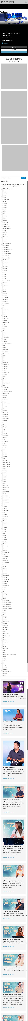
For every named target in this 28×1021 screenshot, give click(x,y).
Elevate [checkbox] (5, 295)
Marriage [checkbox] (5, 456)
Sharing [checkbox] (5, 594)
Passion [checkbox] (5, 518)
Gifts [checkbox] (4, 356)
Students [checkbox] (5, 619)
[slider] (8, 23)
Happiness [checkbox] (5, 387)
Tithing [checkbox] (4, 646)
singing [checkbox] (4, 598)
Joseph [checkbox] (5, 427)
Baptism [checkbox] (5, 209)
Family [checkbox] (4, 312)
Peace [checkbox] (4, 520)
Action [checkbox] (4, 191)
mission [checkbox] (5, 477)
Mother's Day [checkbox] (6, 487)
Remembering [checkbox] (6, 556)
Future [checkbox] (4, 347)
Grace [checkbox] (4, 370)
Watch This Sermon (8, 701)
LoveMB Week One (9, 767)
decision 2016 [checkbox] (6, 280)
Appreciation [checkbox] (6, 199)
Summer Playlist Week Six (11, 911)
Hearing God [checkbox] (6, 393)
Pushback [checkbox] (5, 546)
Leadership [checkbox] (5, 435)
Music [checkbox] (4, 489)
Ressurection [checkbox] (6, 562)
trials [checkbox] (4, 650)
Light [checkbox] (4, 443)
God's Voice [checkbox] (6, 364)
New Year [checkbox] (5, 495)
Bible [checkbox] (4, 218)
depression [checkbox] (5, 285)
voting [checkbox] (4, 665)
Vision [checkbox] (4, 658)
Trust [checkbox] (4, 652)
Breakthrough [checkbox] (6, 226)
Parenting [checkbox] (5, 516)
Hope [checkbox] (4, 401)
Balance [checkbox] (5, 207)
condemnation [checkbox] (6, 257)
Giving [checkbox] (4, 358)
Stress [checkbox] (4, 612)
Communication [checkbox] (7, 243)
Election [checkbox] (5, 293)
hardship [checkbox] (5, 389)
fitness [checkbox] (4, 333)
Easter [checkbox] (4, 291)
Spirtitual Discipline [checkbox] (7, 608)
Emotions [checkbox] (5, 299)
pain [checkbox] (4, 512)
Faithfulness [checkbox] (6, 310)
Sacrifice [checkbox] (5, 571)
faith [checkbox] (4, 307)
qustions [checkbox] (5, 550)
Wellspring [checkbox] (5, 669)
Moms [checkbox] (4, 481)
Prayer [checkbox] (4, 535)
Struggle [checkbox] (5, 617)
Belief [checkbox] (4, 211)
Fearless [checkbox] (5, 326)
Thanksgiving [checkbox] (6, 640)
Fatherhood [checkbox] (5, 318)
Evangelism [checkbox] (6, 303)
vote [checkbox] (4, 662)
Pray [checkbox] (4, 533)
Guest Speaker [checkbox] (6, 383)
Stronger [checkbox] (5, 614)
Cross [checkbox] (4, 272)
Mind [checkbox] (4, 468)
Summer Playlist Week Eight (12, 846)
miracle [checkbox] (5, 472)
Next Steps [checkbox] (5, 502)
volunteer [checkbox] (5, 660)
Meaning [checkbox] (5, 460)
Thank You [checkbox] (5, 633)
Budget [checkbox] (4, 230)
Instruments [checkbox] (6, 418)
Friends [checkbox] (5, 341)
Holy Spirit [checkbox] (5, 399)
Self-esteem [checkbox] (6, 581)
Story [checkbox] (4, 610)
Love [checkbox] (4, 452)
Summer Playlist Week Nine (11, 799)
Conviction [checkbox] (5, 264)
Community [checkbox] (6, 247)
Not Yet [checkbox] (5, 506)
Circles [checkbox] (4, 241)
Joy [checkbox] (4, 429)
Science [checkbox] (5, 577)
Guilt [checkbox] (4, 385)
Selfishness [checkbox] (6, 585)
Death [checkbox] (4, 278)
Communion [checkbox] (6, 245)
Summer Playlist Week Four (11, 967)
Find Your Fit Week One (10, 694)
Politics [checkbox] (5, 529)
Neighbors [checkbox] (5, 493)
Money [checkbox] (4, 483)
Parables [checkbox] (5, 514)
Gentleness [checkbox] (6, 351)
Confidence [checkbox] (5, 259)
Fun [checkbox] (4, 345)
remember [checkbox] (5, 554)
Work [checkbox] (4, 675)
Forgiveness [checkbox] (6, 337)
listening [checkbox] (5, 445)
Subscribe (14, 52)
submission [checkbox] (6, 621)
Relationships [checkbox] (6, 552)
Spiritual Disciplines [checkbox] (7, 602)
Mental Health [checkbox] (6, 464)
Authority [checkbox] (5, 205)
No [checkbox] (4, 504)
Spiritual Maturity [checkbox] (7, 604)
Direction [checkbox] (5, 287)
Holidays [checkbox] (5, 395)
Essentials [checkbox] (5, 301)
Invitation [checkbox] (5, 420)
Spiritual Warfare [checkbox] (7, 606)
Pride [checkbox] (4, 537)
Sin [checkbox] (4, 596)
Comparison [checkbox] (6, 251)
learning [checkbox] (5, 437)
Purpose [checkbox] (5, 543)
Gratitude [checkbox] (5, 374)
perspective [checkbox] (6, 523)
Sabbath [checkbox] (5, 569)
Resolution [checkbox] (5, 560)
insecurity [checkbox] (5, 412)
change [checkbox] (5, 232)
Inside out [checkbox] (5, 414)
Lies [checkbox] (4, 439)
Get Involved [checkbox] (6, 353)
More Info (5, 43)
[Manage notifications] (3, 1018)
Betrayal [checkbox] (5, 216)
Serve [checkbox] (4, 587)
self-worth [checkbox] (5, 583)
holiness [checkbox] (5, 397)
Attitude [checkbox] (5, 203)
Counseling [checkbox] (5, 266)
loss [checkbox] (4, 449)
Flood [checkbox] (4, 335)
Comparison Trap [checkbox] (7, 253)
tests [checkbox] (4, 631)
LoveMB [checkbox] (5, 454)
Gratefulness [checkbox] (6, 372)
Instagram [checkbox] (5, 416)
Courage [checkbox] (5, 268)
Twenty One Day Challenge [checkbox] (9, 654)
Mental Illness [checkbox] (6, 466)
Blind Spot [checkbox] (5, 222)
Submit (23, 177)
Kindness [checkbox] (5, 433)
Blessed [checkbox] (5, 220)
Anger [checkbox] (4, 197)
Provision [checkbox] (5, 541)
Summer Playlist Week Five (11, 939)
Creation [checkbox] (5, 270)
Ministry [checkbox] (5, 470)
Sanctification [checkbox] (6, 575)
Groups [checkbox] (5, 378)
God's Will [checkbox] (5, 366)
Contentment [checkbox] (6, 262)
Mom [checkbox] (4, 479)
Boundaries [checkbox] (5, 224)
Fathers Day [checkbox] (6, 322)
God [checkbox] (4, 360)
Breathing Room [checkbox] (7, 228)
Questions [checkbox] (5, 548)
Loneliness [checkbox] (5, 447)
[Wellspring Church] (7, 2)
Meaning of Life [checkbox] (6, 462)
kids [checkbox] (4, 431)
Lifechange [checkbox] (5, 441)
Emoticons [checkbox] (5, 297)
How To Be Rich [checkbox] (7, 404)
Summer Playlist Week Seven (12, 878)
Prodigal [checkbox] (5, 539)
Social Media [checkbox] (6, 600)
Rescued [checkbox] (5, 558)
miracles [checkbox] (5, 475)
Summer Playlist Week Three (12, 994)
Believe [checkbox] (5, 214)
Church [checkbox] (5, 239)
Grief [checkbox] (4, 376)
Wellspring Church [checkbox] (7, 671)
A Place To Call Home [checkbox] (8, 188)
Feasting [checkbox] (5, 328)
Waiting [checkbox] (5, 667)
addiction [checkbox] (5, 193)
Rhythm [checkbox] (5, 566)
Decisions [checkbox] (5, 282)
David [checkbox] (4, 276)
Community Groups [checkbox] (7, 249)
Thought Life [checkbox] (6, 642)
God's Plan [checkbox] (5, 362)
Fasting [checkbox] (5, 316)
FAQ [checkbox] (4, 314)
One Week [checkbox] (5, 510)
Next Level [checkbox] (5, 500)
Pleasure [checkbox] (5, 527)
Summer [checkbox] (5, 623)
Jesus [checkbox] (4, 424)
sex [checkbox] (4, 589)
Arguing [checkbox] (5, 201)
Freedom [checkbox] (5, 339)
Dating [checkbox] (4, 274)
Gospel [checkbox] (5, 368)
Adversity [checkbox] (5, 195)
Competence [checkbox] (6, 255)
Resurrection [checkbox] (6, 564)
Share (14, 49)
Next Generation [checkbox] (7, 498)
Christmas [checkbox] (5, 236)
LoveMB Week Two (9, 722)
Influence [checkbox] (5, 410)
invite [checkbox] (4, 422)
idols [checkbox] (4, 408)
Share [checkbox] (4, 591)
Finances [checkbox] (5, 330)
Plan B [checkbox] (4, 525)
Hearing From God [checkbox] (7, 391)
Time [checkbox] (4, 644)
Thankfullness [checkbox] (6, 635)
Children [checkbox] (5, 234)
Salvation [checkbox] (5, 573)
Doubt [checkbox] (4, 289)
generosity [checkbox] (5, 349)
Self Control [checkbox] (6, 579)
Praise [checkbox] (4, 531)
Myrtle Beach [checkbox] (6, 491)
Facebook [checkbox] (5, 305)
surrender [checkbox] (5, 625)
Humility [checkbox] (5, 406)
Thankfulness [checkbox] (6, 637)
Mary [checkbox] (4, 458)
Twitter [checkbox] (4, 656)
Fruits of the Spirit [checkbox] (7, 343)
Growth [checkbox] (5, 381)
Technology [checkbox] (5, 627)
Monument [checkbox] (5, 485)
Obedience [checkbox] (5, 508)
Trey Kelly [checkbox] (5, 648)
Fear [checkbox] (4, 324)
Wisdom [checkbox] (5, 673)
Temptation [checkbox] (5, 629)
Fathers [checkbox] (5, 320)
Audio (15, 47)
